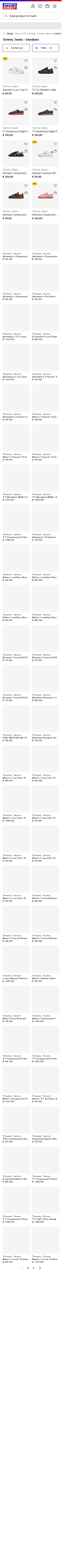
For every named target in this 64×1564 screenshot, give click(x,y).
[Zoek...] (6, 16)
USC (24, 33)
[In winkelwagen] (26, 67)
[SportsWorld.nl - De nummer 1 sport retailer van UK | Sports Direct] (10, 6)
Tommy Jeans (44, 33)
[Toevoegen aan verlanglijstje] (26, 60)
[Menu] (54, 6)
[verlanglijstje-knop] (40, 6)
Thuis (17, 33)
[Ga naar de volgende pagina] (40, 1268)
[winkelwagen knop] (47, 6)
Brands (32, 33)
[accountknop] (33, 6)
